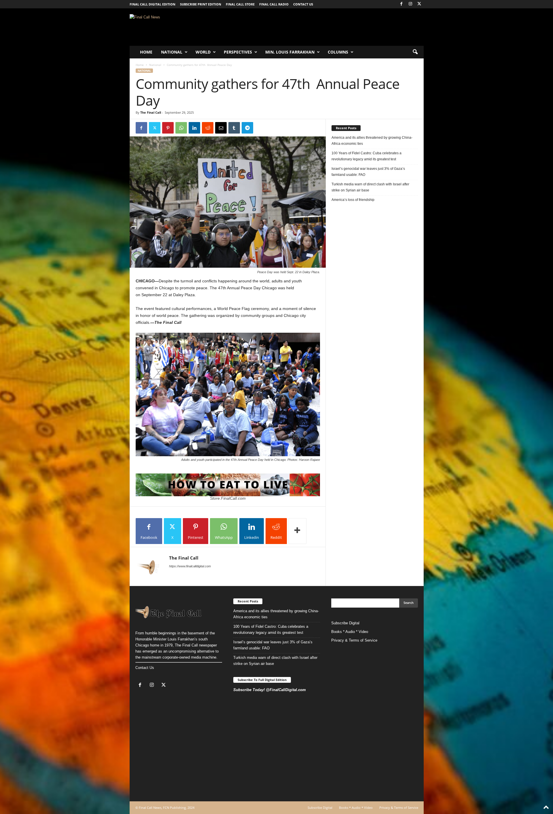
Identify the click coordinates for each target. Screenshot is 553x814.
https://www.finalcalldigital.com (190, 566)
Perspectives (238, 52)
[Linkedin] (194, 128)
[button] (415, 52)
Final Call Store (240, 4)
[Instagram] (410, 4)
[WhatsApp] (181, 128)
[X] (419, 4)
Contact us (303, 4)
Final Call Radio (274, 4)
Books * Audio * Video (349, 631)
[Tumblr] (234, 128)
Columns (338, 52)
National (171, 52)
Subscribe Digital (345, 623)
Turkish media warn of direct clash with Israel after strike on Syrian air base (370, 187)
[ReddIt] (207, 128)
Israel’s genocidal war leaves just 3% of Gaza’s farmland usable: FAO (368, 172)
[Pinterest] (168, 128)
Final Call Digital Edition (152, 4)
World (203, 52)
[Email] (221, 128)
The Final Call (150, 112)
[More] (297, 531)
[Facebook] (401, 4)
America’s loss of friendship (353, 200)
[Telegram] (247, 128)
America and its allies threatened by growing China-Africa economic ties (372, 141)
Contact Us (144, 667)
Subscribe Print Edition (200, 4)
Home (146, 52)
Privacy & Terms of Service (354, 640)
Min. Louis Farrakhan (290, 52)
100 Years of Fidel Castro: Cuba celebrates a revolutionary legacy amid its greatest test (367, 156)
